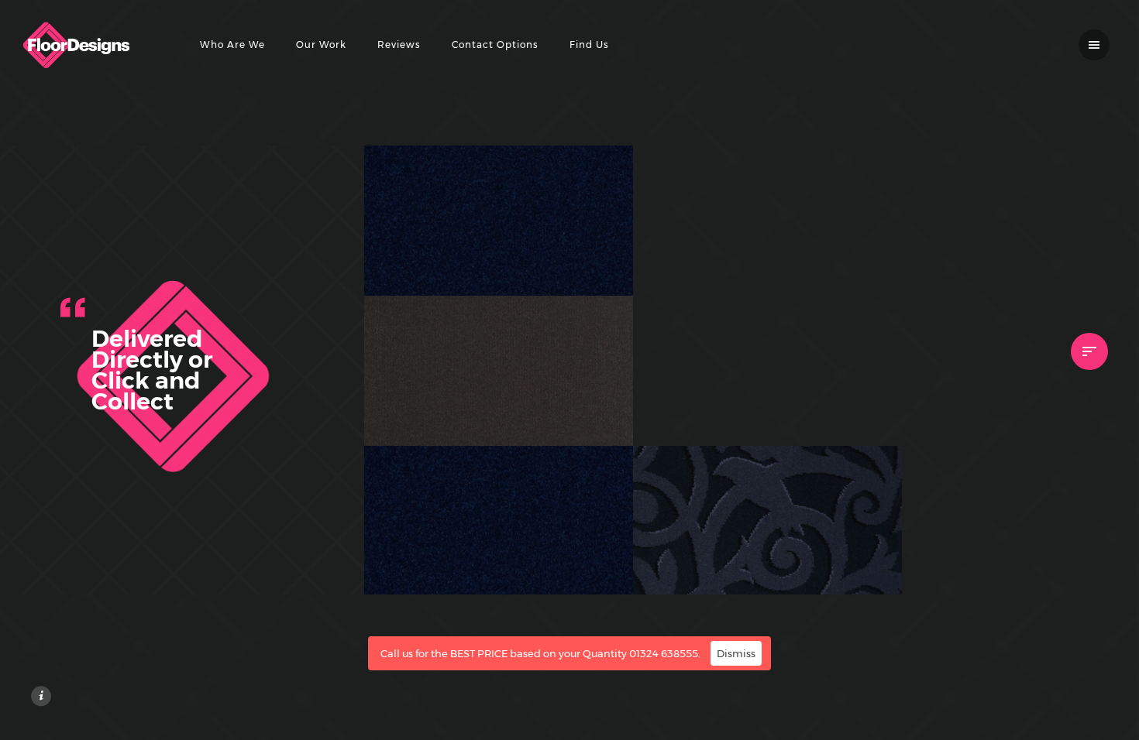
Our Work (321, 44)
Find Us (589, 44)
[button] (600, 263)
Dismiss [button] (736, 653)
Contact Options (495, 44)
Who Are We (232, 44)
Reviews (399, 44)
